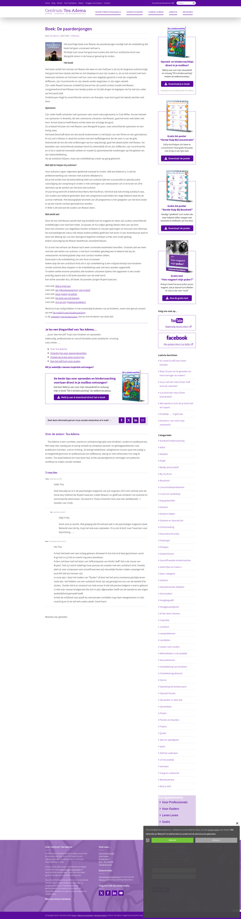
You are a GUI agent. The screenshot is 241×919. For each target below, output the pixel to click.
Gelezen (164, 580)
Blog (101, 861)
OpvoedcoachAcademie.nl (162, 3)
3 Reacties (75, 35)
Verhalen (164, 766)
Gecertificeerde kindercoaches (175, 560)
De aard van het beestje (67, 298)
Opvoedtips (166, 706)
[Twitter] (101, 893)
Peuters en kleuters (169, 719)
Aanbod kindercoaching (172, 440)
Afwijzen (216, 840)
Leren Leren (170, 815)
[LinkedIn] (114, 893)
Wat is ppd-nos (63, 286)
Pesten (163, 713)
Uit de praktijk (167, 759)
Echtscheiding (167, 527)
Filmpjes (164, 547)
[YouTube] (121, 893)
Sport (162, 746)
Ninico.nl (102, 879)
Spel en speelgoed (169, 739)
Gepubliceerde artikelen (172, 587)
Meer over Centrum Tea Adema (57, 899)
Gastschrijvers (167, 553)
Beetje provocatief (169, 467)
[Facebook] (108, 893)
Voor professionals (106, 853)
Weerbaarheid (167, 779)
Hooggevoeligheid (169, 606)
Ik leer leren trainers (170, 613)
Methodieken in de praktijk (173, 653)
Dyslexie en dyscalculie (171, 520)
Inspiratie (164, 620)
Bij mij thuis (166, 474)
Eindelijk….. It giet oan (171, 414)
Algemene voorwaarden (85, 915)
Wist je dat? (165, 786)
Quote (163, 733)
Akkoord (172, 840)
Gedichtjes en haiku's (171, 567)
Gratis (166, 821)
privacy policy (213, 829)
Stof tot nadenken (169, 753)
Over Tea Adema (58, 349)
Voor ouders (104, 856)
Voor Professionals (175, 802)
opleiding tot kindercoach (64, 316)
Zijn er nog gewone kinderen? (70, 302)
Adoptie (164, 454)
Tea (51, 512)
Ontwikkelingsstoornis (171, 673)
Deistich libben (167, 513)
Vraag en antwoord (169, 773)
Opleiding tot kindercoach (173, 686)
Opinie (163, 680)
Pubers (163, 726)
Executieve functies (169, 533)
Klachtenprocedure (100, 915)
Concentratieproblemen (172, 487)
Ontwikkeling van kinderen (173, 666)
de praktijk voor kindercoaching (69, 312)
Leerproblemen (167, 633)
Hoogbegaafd (167, 600)
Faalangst (165, 540)
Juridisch (164, 626)
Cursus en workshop (170, 493)
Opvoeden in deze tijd (171, 700)
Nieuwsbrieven (167, 660)
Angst (162, 460)
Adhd (162, 447)
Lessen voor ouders (169, 646)
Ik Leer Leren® (104, 859)
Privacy (74, 915)
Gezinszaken (166, 593)
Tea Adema (54, 35)
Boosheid (165, 480)
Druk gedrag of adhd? (66, 294)
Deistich (164, 507)
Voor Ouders (170, 808)
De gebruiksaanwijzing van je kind (72, 290)
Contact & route (105, 864)
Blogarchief (108, 861)
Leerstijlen (165, 640)
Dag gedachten (167, 500)
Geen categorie (167, 573)
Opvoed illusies (167, 693)
